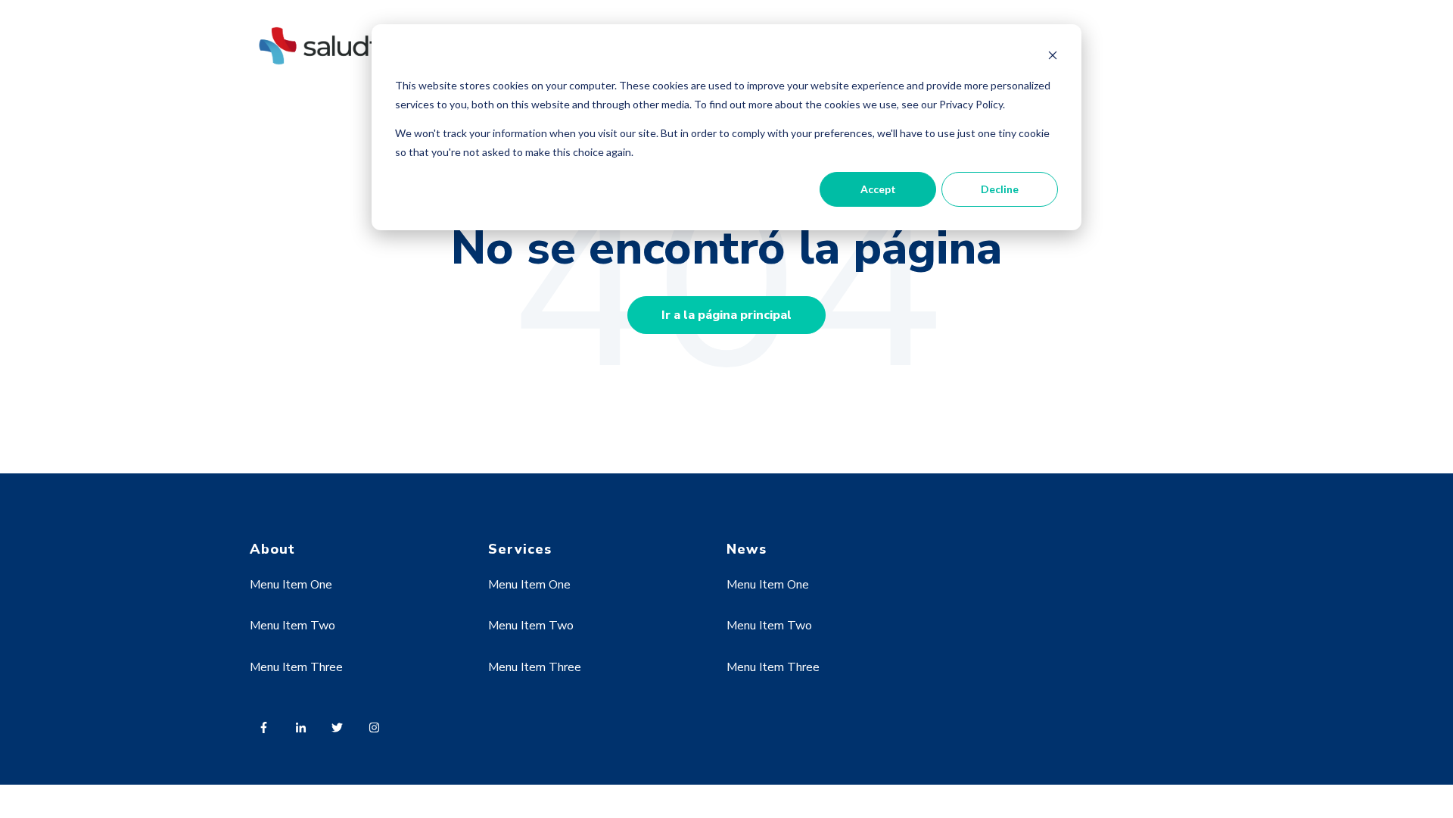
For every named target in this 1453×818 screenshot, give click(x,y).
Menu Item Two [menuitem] (292, 625)
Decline (1000, 189)
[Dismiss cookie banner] (1052, 57)
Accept (878, 189)
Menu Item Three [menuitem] (296, 667)
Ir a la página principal (726, 315)
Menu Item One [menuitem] (291, 584)
